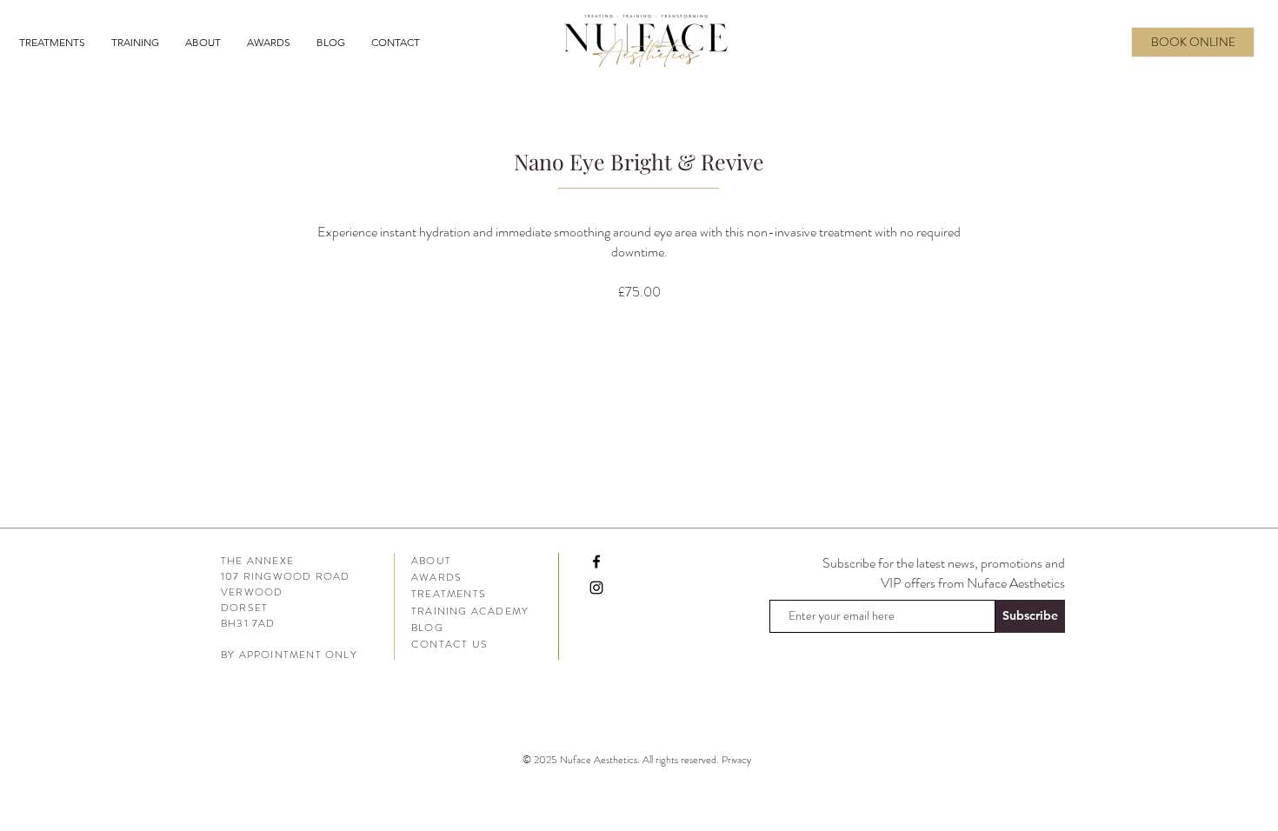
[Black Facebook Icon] (596, 561)
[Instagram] (596, 587)
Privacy (738, 760)
